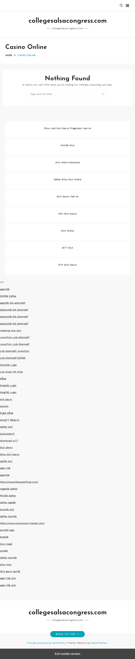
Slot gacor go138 (10, 571)
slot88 (4, 550)
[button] (121, 5)
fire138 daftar (8, 495)
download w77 (9, 440)
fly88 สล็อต (6, 413)
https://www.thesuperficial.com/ (19, 482)
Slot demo (6, 447)
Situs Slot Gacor (10, 454)
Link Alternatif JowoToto (14, 351)
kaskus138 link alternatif (14, 309)
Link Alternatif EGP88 (12, 357)
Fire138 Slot (67, 145)
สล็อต (3, 378)
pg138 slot (6, 461)
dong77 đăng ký (9, 419)
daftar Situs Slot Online (67, 179)
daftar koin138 (8, 516)
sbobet (4, 406)
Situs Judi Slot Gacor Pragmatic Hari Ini (67, 128)
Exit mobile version (67, 653)
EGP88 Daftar (8, 296)
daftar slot (6, 426)
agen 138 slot (8, 578)
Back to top (66, 634)
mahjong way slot (10, 330)
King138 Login (8, 385)
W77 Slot (67, 247)
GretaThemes (99, 642)
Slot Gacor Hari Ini (67, 196)
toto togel (6, 544)
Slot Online (67, 230)
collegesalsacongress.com (67, 21)
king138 (4, 536)
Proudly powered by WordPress (46, 642)
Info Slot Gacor (67, 213)
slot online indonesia (67, 162)
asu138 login (7, 530)
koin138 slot (7, 509)
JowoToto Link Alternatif (14, 337)
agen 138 (5, 468)
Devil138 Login (8, 364)
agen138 (4, 289)
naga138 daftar (8, 488)
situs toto (6, 564)
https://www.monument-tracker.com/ (22, 523)
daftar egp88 (8, 502)
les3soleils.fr (7, 433)
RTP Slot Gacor (67, 264)
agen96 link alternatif (12, 302)
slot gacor (6, 399)
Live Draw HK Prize (11, 371)
